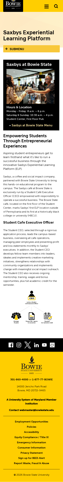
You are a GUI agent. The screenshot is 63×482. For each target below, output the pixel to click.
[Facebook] (11, 345)
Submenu (17, 49)
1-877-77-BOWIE (42, 379)
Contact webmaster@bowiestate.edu (31, 410)
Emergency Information (31, 442)
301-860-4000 (19, 379)
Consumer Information (32, 448)
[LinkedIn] (36, 345)
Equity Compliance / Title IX (32, 437)
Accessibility (31, 432)
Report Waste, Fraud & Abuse (31, 463)
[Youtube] (44, 345)
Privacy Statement (32, 453)
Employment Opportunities (31, 422)
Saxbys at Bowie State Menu (32, 125)
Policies (31, 427)
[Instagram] (18, 345)
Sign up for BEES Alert (31, 458)
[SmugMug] (52, 345)
